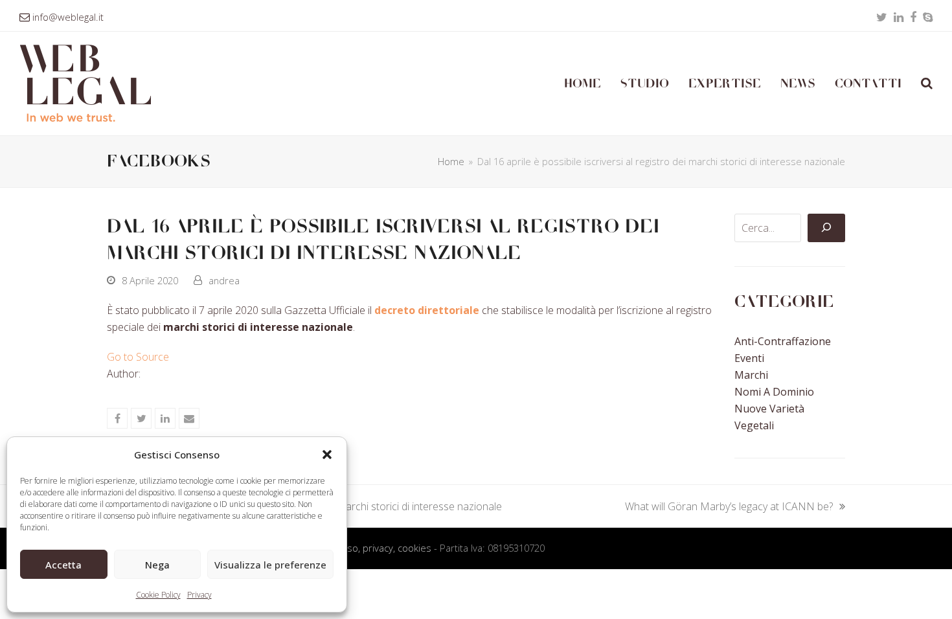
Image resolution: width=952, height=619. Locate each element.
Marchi (751, 375)
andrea (224, 280)
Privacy (199, 594)
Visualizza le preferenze (270, 564)
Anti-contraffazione (782, 341)
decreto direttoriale (428, 310)
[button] (327, 454)
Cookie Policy (158, 594)
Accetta (63, 564)
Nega (157, 564)
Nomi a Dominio (774, 392)
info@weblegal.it (68, 16)
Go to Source (138, 357)
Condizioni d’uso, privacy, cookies (359, 547)
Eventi (749, 358)
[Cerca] (826, 228)
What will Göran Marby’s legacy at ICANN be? (729, 507)
